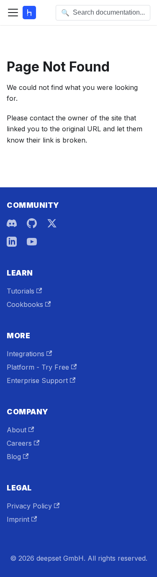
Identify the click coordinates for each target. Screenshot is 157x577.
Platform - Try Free (38, 367)
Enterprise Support (37, 380)
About (16, 430)
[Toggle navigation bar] (13, 12)
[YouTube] (32, 241)
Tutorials (20, 291)
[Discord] (11, 223)
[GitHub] (32, 223)
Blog (14, 456)
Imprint (18, 519)
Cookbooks (25, 304)
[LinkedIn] (11, 241)
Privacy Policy (29, 506)
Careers (19, 443)
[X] (52, 223)
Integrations (25, 354)
